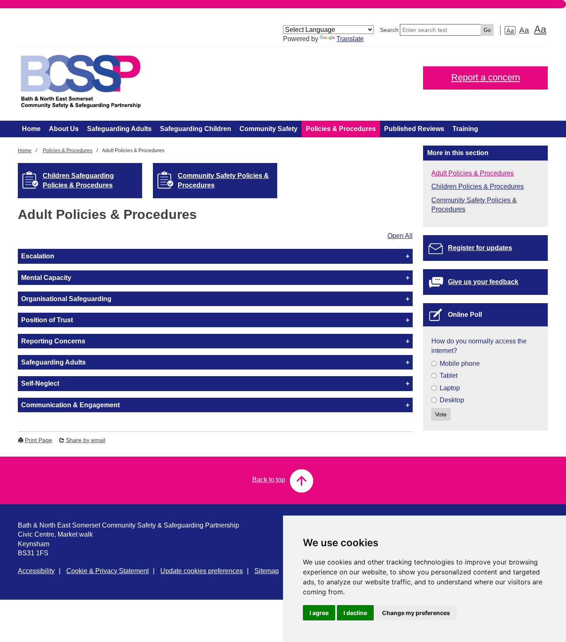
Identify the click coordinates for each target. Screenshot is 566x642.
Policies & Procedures (341, 128)
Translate (350, 38)
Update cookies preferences (201, 570)
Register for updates (480, 247)
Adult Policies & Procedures (472, 173)
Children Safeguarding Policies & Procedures (78, 180)
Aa (510, 30)
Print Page (38, 440)
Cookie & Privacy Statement (107, 570)
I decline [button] (355, 612)
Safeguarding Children (195, 128)
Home (31, 128)
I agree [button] (319, 612)
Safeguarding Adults (119, 128)
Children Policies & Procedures (477, 186)
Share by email (85, 440)
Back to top (268, 479)
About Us (64, 128)
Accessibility (36, 570)
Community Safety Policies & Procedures (223, 180)
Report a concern (485, 77)
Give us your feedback (483, 281)
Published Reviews (414, 128)
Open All (400, 235)
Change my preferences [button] (416, 612)
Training (465, 128)
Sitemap (266, 570)
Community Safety (268, 128)
